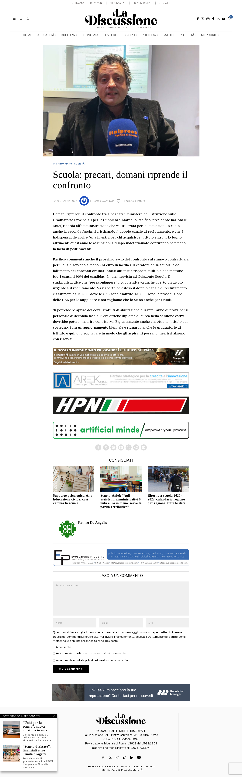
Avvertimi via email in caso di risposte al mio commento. (91, 653)
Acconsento (63, 647)
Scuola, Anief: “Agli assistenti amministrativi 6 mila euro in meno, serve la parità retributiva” (121, 501)
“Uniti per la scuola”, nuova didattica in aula (35, 726)
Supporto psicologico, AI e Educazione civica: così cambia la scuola (72, 499)
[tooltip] (197, 18)
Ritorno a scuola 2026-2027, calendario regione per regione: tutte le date (166, 499)
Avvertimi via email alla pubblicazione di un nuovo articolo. (92, 660)
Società (79, 164)
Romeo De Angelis (103, 200)
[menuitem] (78, 3)
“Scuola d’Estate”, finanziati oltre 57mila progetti (36, 750)
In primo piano (62, 164)
